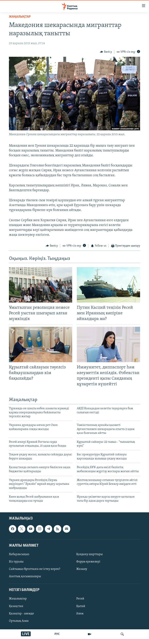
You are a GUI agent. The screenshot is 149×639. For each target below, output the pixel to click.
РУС (57, 634)
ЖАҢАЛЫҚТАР (20, 17)
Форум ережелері (88, 561)
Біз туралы (16, 561)
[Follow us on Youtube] (30, 528)
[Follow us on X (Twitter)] (21, 528)
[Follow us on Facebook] (12, 528)
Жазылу (81, 569)
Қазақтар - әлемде (21, 613)
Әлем (79, 613)
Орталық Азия (19, 621)
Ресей (80, 598)
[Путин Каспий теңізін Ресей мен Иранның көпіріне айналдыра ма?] (108, 285)
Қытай (80, 606)
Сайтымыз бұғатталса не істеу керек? (34, 569)
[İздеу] (122, 634)
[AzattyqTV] (89, 634)
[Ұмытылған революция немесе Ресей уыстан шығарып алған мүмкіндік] (40, 285)
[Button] (106, 51)
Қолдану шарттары (89, 554)
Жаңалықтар (18, 598)
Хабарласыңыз (19, 554)
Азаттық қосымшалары (25, 576)
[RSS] (57, 528)
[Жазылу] (66, 528)
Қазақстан (16, 606)
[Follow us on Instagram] (39, 528)
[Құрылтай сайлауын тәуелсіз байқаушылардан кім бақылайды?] (40, 344)
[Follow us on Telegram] (48, 528)
